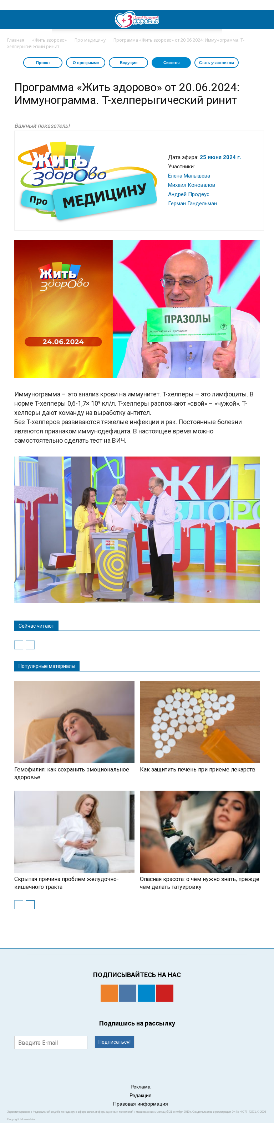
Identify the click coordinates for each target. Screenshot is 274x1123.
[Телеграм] (146, 993)
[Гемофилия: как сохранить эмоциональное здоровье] (74, 722)
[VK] (127, 993)
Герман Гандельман (192, 203)
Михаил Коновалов (191, 185)
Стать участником (216, 62)
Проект (43, 62)
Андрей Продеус (188, 194)
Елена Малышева (189, 176)
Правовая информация (140, 1104)
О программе (86, 62)
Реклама (141, 1087)
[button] (264, 19)
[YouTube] (164, 993)
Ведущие (128, 62)
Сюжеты (171, 62)
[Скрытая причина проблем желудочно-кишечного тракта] (74, 832)
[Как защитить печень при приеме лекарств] (200, 722)
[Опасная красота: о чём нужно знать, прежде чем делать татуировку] (200, 832)
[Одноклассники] (109, 993)
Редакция (141, 1095)
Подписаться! (114, 1042)
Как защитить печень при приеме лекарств (197, 769)
